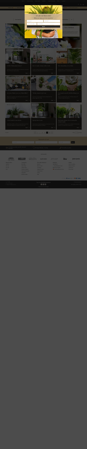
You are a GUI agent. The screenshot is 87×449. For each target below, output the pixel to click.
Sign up (43, 26)
